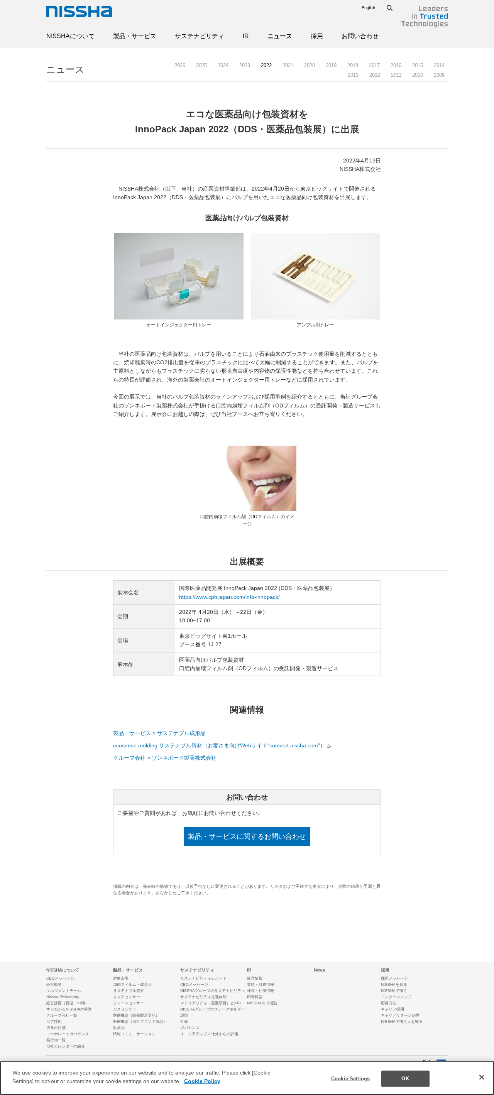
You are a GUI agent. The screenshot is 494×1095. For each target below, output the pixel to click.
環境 (184, 1015)
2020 (309, 65)
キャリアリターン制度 (400, 1015)
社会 (184, 1021)
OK (405, 1078)
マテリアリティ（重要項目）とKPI (210, 1003)
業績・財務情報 (260, 984)
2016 (396, 65)
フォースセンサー (128, 1003)
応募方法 (388, 1003)
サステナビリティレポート (203, 978)
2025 (201, 65)
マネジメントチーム (63, 991)
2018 (352, 65)
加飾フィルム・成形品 (132, 984)
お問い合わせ (360, 36)
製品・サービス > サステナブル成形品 (159, 733)
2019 (331, 65)
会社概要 (54, 984)
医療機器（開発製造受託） (136, 1015)
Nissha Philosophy (62, 997)
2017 (374, 65)
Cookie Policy (202, 1081)
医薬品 (119, 1028)
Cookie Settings (350, 1078)
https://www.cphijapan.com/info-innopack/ (229, 597)
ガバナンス (190, 1028)
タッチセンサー (126, 997)
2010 (417, 75)
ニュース (279, 36)
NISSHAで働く (394, 991)
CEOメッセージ (60, 978)
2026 (179, 65)
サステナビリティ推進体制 (203, 997)
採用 (317, 36)
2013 (353, 75)
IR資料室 (254, 997)
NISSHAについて (70, 36)
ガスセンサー (124, 1009)
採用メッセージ (394, 978)
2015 (417, 65)
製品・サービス (134, 36)
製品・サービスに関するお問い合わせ (247, 836)
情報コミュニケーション (134, 1034)
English (368, 7)
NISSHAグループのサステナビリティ (212, 991)
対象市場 (121, 978)
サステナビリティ (199, 36)
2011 (396, 75)
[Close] (481, 1077)
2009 (439, 75)
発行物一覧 (56, 1040)
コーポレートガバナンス (67, 1034)
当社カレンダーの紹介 (65, 1046)
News (319, 970)
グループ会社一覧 (61, 1015)
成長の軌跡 (56, 1028)
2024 (223, 65)
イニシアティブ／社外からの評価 (209, 1034)
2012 (374, 75)
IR (246, 36)
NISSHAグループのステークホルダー (212, 1009)
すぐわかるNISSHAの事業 (69, 1009)
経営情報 (254, 978)
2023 (244, 65)
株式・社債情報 (260, 991)
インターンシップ (396, 997)
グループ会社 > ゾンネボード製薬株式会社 (165, 758)
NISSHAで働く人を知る (402, 1021)
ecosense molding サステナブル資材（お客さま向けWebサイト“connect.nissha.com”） (219, 745)
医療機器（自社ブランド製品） (140, 1021)
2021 (288, 65)
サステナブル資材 (128, 991)
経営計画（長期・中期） (67, 1003)
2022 (266, 65)
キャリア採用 (392, 1009)
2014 (439, 65)
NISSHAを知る (394, 984)
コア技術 (54, 1021)
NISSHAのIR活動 (262, 1003)
